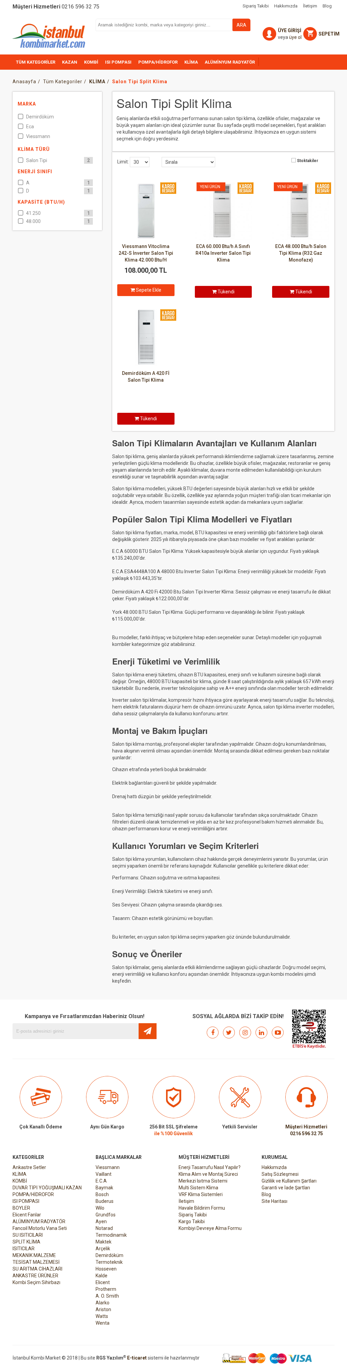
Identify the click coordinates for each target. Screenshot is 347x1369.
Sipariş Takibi (193, 1214)
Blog (266, 1194)
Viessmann (108, 1167)
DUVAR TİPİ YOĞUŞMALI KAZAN (47, 1187)
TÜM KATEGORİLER (35, 62)
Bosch (102, 1194)
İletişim (186, 1201)
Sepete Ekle (148, 290)
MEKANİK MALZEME (34, 1255)
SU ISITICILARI (28, 1235)
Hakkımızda (274, 1167)
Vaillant (103, 1174)
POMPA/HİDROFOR (158, 62)
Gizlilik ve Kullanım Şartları (289, 1181)
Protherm (106, 1289)
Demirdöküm (109, 1255)
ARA (241, 25)
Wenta (102, 1323)
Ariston (103, 1309)
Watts (102, 1316)
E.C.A (101, 1181)
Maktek (103, 1241)
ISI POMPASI (118, 62)
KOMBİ (91, 62)
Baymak (104, 1187)
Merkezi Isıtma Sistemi (203, 1181)
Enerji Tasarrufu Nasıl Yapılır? (210, 1167)
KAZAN (69, 62)
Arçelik (103, 1248)
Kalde (101, 1275)
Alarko (102, 1302)
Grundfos (106, 1214)
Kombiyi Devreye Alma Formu (210, 1228)
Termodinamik (111, 1235)
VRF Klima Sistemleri (201, 1194)
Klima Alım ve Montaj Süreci (208, 1174)
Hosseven (106, 1269)
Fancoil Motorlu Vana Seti (40, 1228)
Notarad (104, 1228)
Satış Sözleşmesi (280, 1174)
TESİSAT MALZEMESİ (36, 1262)
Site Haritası (274, 1201)
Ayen (101, 1221)
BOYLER (21, 1208)
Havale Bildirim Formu (202, 1208)
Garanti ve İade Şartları (286, 1187)
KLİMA (191, 62)
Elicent (103, 1282)
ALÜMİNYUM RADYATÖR (230, 62)
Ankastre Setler (29, 1167)
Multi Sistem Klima (198, 1187)
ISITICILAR (24, 1248)
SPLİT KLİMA (26, 1241)
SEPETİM (329, 34)
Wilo (100, 1208)
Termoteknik (109, 1262)
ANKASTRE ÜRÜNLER (35, 1275)
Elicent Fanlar (27, 1214)
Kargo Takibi (192, 1221)
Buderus (105, 1201)
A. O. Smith (107, 1296)
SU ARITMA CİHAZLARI (37, 1269)
